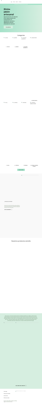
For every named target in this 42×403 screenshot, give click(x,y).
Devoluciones (6, 395)
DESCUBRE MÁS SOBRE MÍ (20, 385)
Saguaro (5, 401)
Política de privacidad (7, 393)
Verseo (11, 401)
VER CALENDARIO (7, 209)
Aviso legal (5, 391)
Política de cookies (6, 397)
